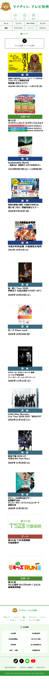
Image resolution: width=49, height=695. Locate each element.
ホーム (6, 23)
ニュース (18, 23)
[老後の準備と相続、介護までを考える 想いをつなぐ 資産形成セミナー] (25, 198)
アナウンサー (18, 28)
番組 (6, 28)
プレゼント (43, 28)
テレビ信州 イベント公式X (24, 46)
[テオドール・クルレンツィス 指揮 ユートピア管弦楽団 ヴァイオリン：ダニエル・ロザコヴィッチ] (25, 366)
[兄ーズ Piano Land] (25, 324)
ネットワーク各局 (34, 620)
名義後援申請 (36, 650)
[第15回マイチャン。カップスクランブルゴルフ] (25, 114)
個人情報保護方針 (36, 644)
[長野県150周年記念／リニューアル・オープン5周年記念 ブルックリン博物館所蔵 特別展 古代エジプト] (25, 72)
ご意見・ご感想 (13, 650)
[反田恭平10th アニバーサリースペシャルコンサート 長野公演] (25, 492)
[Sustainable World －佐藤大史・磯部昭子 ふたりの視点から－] (25, 156)
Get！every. (31, 23)
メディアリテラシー (10, 667)
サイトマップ (41, 667)
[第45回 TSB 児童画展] (25, 534)
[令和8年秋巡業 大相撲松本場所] (25, 240)
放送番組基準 (36, 633)
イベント (31, 28)
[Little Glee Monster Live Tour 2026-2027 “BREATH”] (25, 408)
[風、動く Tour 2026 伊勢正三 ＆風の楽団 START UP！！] (25, 282)
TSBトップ (6, 617)
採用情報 (13, 644)
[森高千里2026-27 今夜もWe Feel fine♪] (25, 450)
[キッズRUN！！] (25, 576)
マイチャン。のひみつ (26, 667)
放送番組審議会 (13, 639)
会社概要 (13, 633)
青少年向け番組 (36, 639)
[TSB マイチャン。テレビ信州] (24, 11)
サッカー (43, 23)
